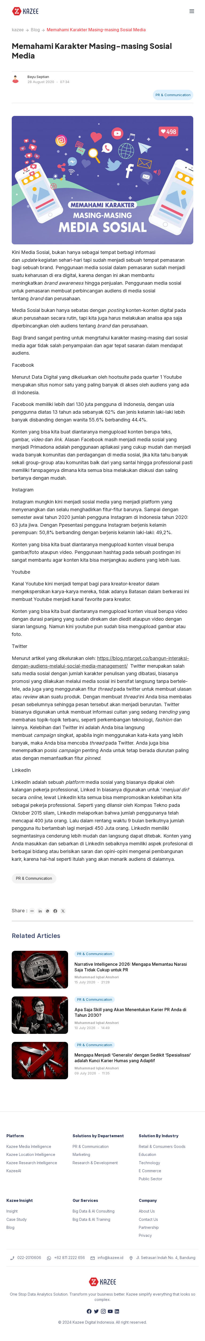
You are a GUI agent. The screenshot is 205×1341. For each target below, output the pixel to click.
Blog (35, 29)
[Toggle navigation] (192, 11)
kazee (18, 29)
